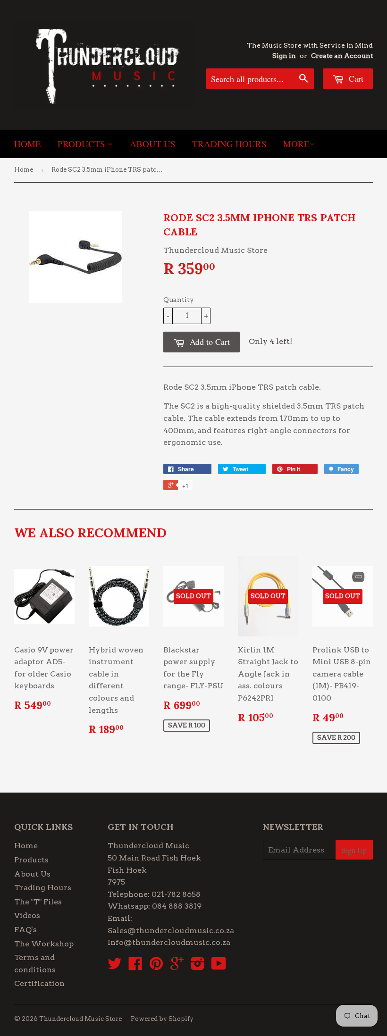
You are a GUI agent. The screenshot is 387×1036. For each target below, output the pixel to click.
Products (83, 144)
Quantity (178, 299)
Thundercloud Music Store (80, 1018)
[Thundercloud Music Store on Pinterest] (156, 966)
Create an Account (342, 55)
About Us (153, 144)
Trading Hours (229, 144)
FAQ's (25, 929)
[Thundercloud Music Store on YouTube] (218, 966)
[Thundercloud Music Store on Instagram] (198, 966)
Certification (39, 983)
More (296, 144)
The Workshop (44, 943)
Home (27, 144)
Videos (27, 915)
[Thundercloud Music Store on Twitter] (115, 966)
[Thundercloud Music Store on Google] (177, 966)
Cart (354, 78)
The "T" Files (38, 901)
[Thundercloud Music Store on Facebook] (135, 966)
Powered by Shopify (162, 1018)
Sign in (284, 55)
